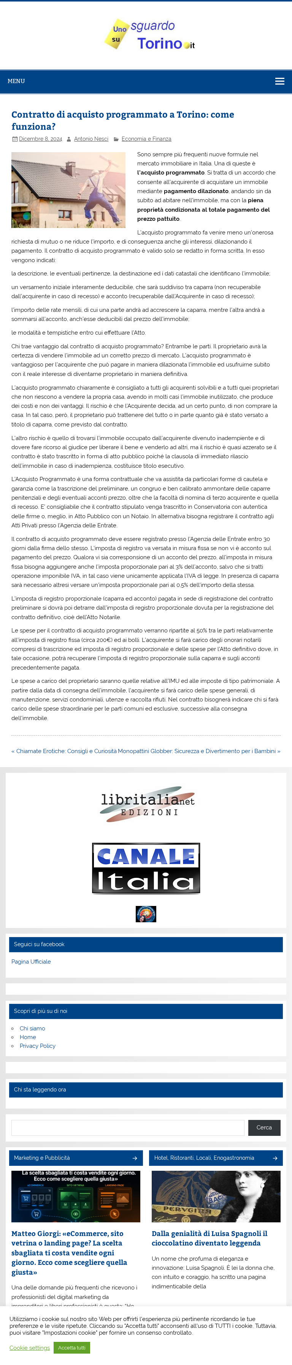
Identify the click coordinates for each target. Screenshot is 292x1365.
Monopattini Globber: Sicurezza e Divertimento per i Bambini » (199, 751)
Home (28, 1037)
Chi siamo (32, 1028)
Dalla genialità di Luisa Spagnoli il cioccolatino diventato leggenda (209, 1238)
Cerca (264, 1127)
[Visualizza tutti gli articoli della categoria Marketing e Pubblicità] (134, 1159)
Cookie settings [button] (30, 1348)
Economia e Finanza (146, 139)
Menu (16, 81)
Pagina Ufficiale (31, 961)
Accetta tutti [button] (72, 1348)
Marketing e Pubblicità (42, 1158)
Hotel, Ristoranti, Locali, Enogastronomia (204, 1158)
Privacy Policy (38, 1046)
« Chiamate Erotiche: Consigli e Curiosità (64, 751)
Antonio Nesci (91, 139)
